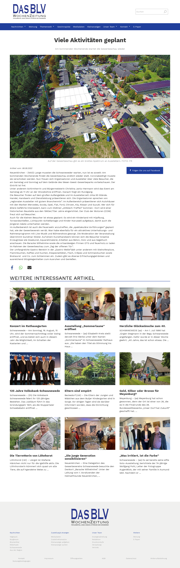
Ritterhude (14, 545)
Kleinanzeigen (94, 27)
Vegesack (13, 537)
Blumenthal (14, 542)
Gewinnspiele (63, 27)
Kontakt (21, 558)
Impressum (48, 558)
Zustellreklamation (59, 539)
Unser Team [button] (109, 27)
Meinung (33, 27)
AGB (103, 558)
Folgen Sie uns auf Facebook (146, 170)
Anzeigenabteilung (99, 537)
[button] (12, 268)
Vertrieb (95, 547)
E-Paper (137, 27)
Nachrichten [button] (17, 27)
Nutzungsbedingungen (21, 561)
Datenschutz (131, 558)
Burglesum (14, 539)
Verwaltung (96, 545)
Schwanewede (16, 547)
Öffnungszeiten (76, 558)
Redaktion (96, 539)
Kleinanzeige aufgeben (60, 542)
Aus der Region (16, 550)
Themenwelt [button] (46, 27)
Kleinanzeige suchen (59, 545)
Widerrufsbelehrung (158, 558)
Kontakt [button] (124, 27)
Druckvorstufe (98, 542)
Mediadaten (79, 27)
